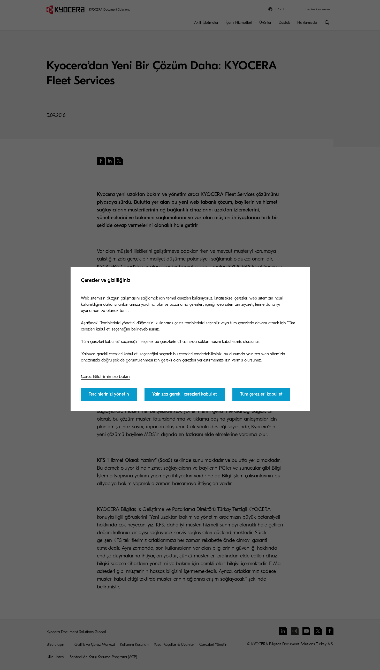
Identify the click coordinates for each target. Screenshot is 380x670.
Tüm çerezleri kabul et (261, 394)
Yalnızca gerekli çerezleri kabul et (184, 394)
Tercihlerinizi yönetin (109, 394)
